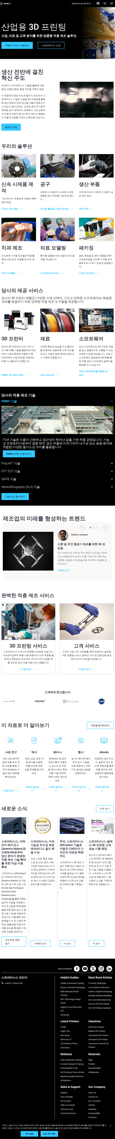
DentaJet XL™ (66, 1039)
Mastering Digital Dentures (71, 1076)
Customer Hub (66, 1109)
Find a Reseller (66, 1097)
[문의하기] (98, 3)
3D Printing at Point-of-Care (72, 1072)
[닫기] (110, 1126)
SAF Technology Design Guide (70, 1001)
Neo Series (65, 1035)
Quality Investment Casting (72, 983)
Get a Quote (65, 1101)
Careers (91, 1105)
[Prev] (82, 527)
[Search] (105, 3)
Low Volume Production (98, 987)
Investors (92, 1117)
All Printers (65, 1048)
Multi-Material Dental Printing (69, 993)
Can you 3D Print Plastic (98, 1004)
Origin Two (65, 1031)
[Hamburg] (111, 3)
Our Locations (94, 1101)
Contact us (93, 1097)
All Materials (93, 1072)
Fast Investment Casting (71, 1060)
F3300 (63, 1027)
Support (63, 1093)
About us (92, 1093)
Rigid (90, 1060)
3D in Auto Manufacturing (99, 1000)
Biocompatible (94, 1068)
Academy (92, 1109)
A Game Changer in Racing (72, 1064)
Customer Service (68, 1113)
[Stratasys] (5, 3)
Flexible (91, 1064)
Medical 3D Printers (96, 1031)
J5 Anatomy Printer (68, 1043)
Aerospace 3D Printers (98, 1039)
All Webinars (65, 1080)
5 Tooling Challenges (97, 983)
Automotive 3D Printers (98, 1035)
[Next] (105, 527)
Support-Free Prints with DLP (71, 1009)
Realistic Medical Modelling (100, 995)
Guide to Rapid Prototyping (100, 991)
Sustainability (94, 1113)
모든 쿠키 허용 (49, 1134)
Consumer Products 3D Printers (98, 1045)
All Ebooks (64, 1015)
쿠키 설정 (29, 1134)
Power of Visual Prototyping (72, 987)
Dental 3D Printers (96, 1027)
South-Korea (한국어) (81, 3)
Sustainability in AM (69, 1068)
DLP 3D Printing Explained (99, 1008)
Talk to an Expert (67, 1105)
